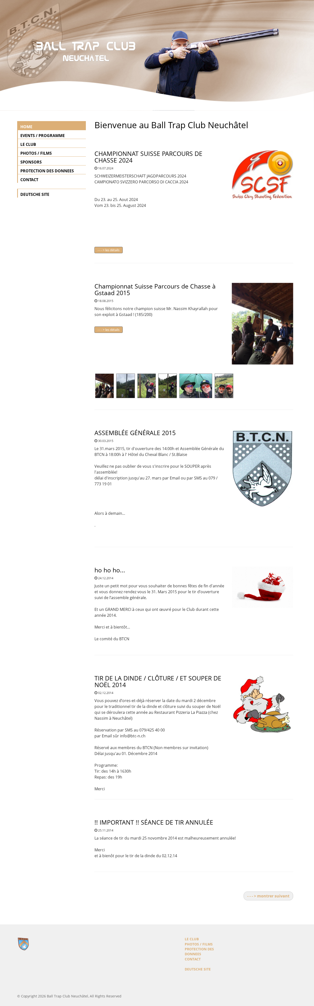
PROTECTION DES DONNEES (47, 171)
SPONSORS (31, 162)
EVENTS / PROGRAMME (42, 135)
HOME (26, 126)
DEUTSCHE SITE (34, 194)
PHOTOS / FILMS (36, 153)
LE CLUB (28, 144)
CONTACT (29, 179)
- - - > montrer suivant (268, 896)
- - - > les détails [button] (108, 250)
